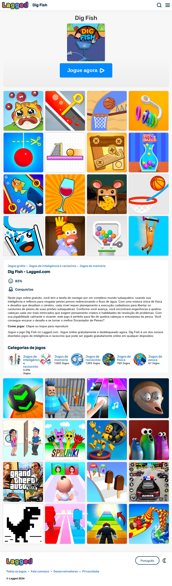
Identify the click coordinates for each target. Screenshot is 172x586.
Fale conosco (40, 571)
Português (147, 560)
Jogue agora (82, 70)
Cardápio (168, 5)
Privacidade (90, 571)
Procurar (159, 5)
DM (164, 560)
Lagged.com (20, 561)
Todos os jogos (16, 571)
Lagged (15, 5)
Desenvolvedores (65, 571)
